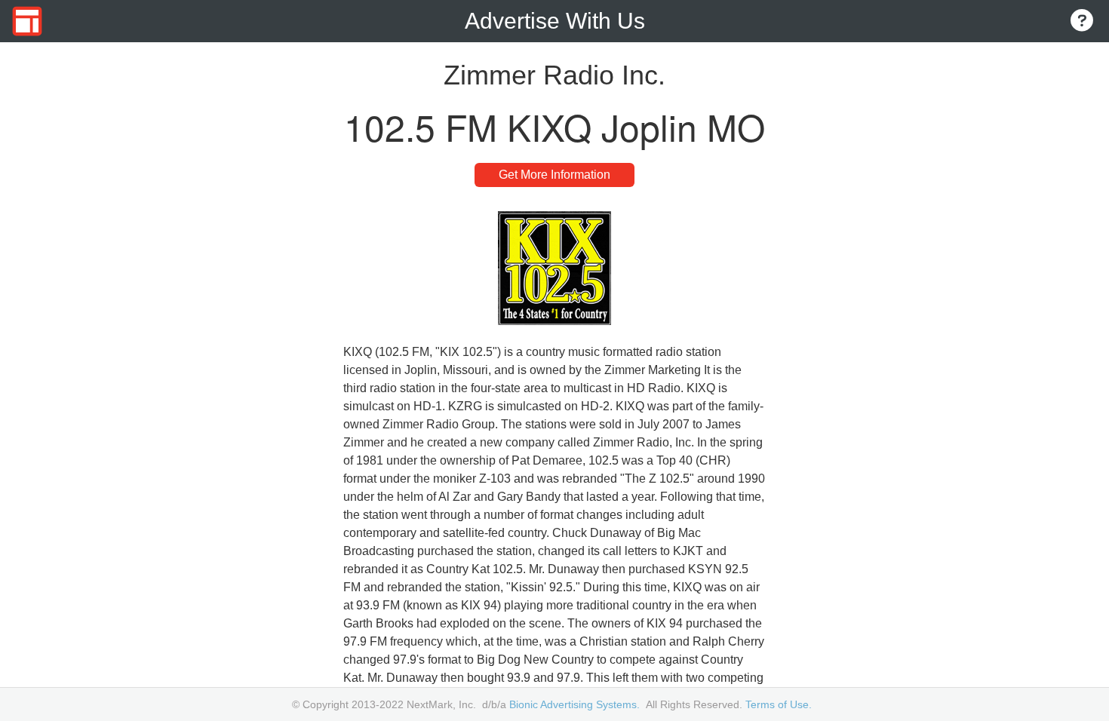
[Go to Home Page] (27, 21)
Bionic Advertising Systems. (574, 704)
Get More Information (554, 174)
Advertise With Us (555, 20)
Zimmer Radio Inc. (554, 75)
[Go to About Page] (1082, 21)
